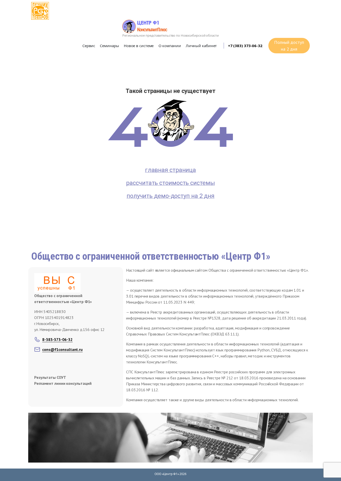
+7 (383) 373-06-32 (245, 45)
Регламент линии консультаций (63, 383)
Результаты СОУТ (50, 377)
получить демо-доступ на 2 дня (170, 195)
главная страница (170, 169)
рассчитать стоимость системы (170, 182)
